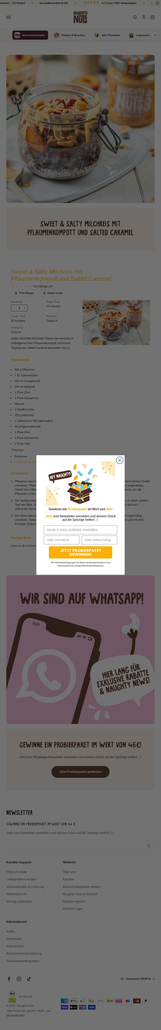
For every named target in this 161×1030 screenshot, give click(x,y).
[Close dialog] (119, 460)
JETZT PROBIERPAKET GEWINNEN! (80, 552)
